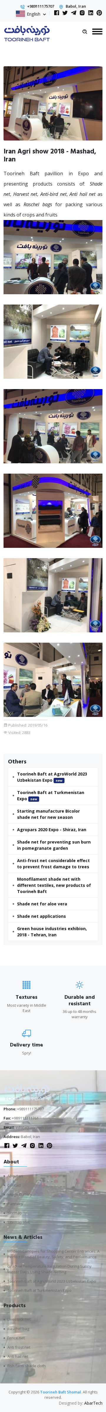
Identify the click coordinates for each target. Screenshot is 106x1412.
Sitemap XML (18, 1222)
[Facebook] (56, 13)
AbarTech (93, 1403)
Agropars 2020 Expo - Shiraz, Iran (51, 829)
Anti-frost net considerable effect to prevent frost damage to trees (53, 863)
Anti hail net (82, 194)
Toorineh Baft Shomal (60, 1392)
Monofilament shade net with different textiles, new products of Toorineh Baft (54, 885)
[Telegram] (73, 13)
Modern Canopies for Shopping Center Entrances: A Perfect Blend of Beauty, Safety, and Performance (53, 1254)
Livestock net (19, 1319)
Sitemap (14, 1213)
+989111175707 (40, 6)
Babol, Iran (76, 6)
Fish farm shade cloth (26, 1365)
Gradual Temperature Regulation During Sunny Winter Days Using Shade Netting (49, 1269)
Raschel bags (38, 204)
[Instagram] (82, 13)
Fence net (16, 1337)
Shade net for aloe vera (42, 904)
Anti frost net (18, 1347)
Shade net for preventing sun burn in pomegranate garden (54, 845)
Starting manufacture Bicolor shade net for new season (48, 814)
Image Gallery (19, 1194)
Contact (14, 1185)
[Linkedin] (90, 13)
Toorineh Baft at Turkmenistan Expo (50, 795)
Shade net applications (41, 916)
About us (15, 1175)
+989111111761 (25, 1118)
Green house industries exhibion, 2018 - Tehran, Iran (52, 932)
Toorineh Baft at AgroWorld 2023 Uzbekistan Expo (52, 777)
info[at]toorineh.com (34, 1127)
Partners (15, 1203)
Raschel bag (18, 1328)
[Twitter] (65, 13)
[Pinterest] (99, 13)
